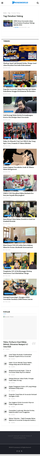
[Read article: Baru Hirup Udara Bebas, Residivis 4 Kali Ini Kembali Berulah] (20, 209)
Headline (7, 163)
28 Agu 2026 (7, 93)
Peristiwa (8, 267)
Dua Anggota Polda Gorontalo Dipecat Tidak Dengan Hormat (21, 403)
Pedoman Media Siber (19, 438)
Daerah (7, 59)
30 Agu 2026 (7, 67)
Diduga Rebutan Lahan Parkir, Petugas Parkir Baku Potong (21, 379)
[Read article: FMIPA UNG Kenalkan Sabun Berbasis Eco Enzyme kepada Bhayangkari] (20, 183)
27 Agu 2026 (7, 197)
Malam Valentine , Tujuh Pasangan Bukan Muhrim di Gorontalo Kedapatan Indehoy (22, 419)
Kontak (22, 436)
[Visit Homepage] (20, 3)
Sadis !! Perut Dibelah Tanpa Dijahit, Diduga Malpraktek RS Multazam (20, 363)
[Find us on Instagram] (19, 451)
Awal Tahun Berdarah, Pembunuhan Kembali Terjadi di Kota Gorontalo (20, 355)
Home (5, 13)
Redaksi (28, 436)
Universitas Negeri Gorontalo (14, 189)
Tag (9, 13)
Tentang (15, 436)
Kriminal (7, 137)
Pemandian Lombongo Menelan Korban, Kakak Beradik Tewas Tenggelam (22, 411)
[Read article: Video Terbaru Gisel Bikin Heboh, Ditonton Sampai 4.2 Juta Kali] (20, 327)
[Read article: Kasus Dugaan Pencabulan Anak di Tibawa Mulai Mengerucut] (20, 157)
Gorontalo (8, 85)
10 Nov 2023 (23, 27)
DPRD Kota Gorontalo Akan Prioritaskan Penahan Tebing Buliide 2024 (23, 23)
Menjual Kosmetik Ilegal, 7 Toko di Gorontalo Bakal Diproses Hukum (20, 371)
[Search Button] (38, 3)
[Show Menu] (2, 3)
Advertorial (9, 111)
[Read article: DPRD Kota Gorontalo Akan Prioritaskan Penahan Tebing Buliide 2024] (8, 23)
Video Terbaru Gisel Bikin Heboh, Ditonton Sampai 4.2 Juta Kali (15, 344)
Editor (17, 27)
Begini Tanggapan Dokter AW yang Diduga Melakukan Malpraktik (22, 387)
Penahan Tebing (15, 13)
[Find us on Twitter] (21, 451)
